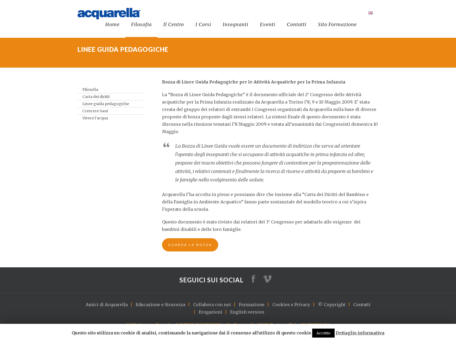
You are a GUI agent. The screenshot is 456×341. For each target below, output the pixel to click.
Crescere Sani (95, 111)
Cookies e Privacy (291, 304)
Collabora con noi (212, 304)
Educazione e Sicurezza (160, 304)
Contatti (296, 24)
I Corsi (203, 24)
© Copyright (331, 304)
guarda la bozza (190, 245)
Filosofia (141, 24)
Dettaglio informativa (360, 332)
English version (247, 312)
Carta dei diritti (96, 96)
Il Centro (173, 24)
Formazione (251, 304)
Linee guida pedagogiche (105, 103)
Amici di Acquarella (107, 304)
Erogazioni (210, 312)
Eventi (267, 24)
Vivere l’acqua (95, 118)
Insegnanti (235, 24)
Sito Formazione (337, 24)
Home (112, 24)
